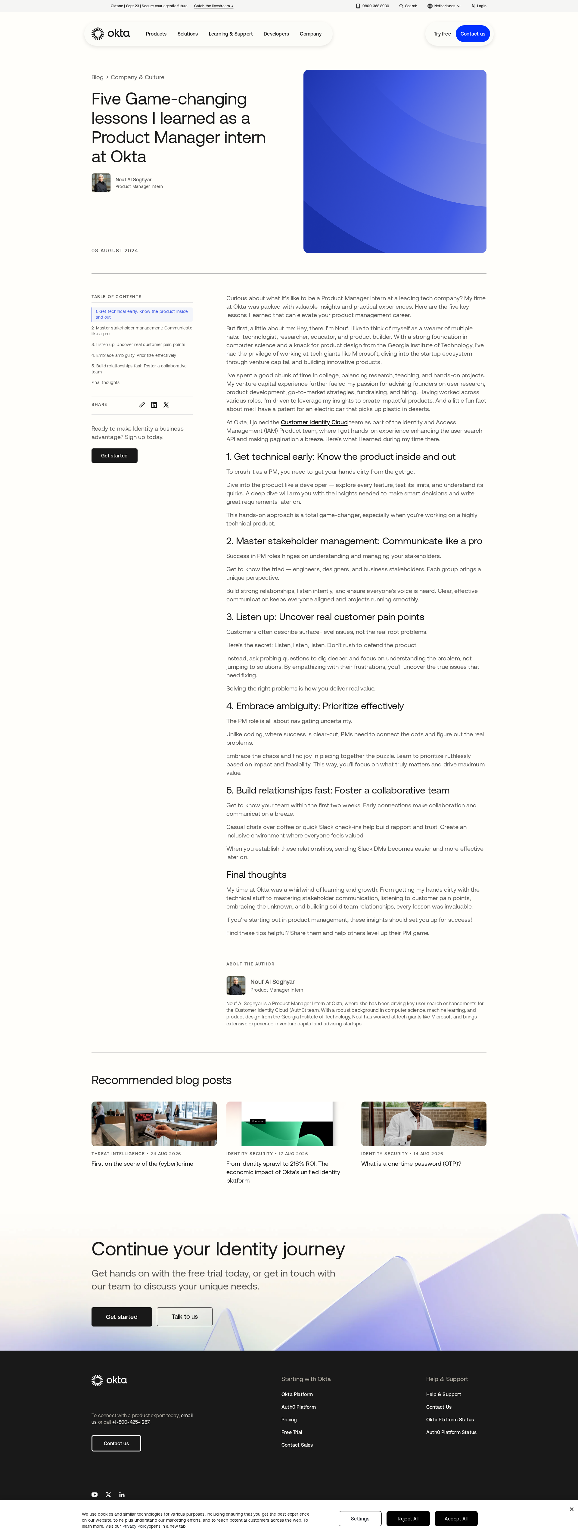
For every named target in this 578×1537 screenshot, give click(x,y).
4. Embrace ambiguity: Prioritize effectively (134, 355)
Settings (360, 1518)
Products (156, 33)
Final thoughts (106, 382)
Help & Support (443, 1394)
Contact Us (439, 1407)
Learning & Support (231, 33)
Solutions (188, 33)
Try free (442, 33)
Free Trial (291, 1432)
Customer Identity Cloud (314, 422)
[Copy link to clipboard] (142, 405)
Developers (276, 33)
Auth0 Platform (298, 1407)
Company (310, 33)
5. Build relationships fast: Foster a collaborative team (139, 368)
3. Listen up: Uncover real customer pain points (138, 344)
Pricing (289, 1419)
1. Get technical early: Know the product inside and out (142, 314)
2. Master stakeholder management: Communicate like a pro (142, 331)
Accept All (456, 1518)
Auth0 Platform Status (451, 1432)
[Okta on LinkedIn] (122, 1495)
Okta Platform (297, 1394)
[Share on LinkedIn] (154, 405)
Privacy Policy (154, 1526)
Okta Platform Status (450, 1419)
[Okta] (111, 33)
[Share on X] (166, 405)
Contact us (473, 33)
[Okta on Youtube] (95, 1495)
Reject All (408, 1518)
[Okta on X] (108, 1495)
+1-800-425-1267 (130, 1422)
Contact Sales (297, 1445)
